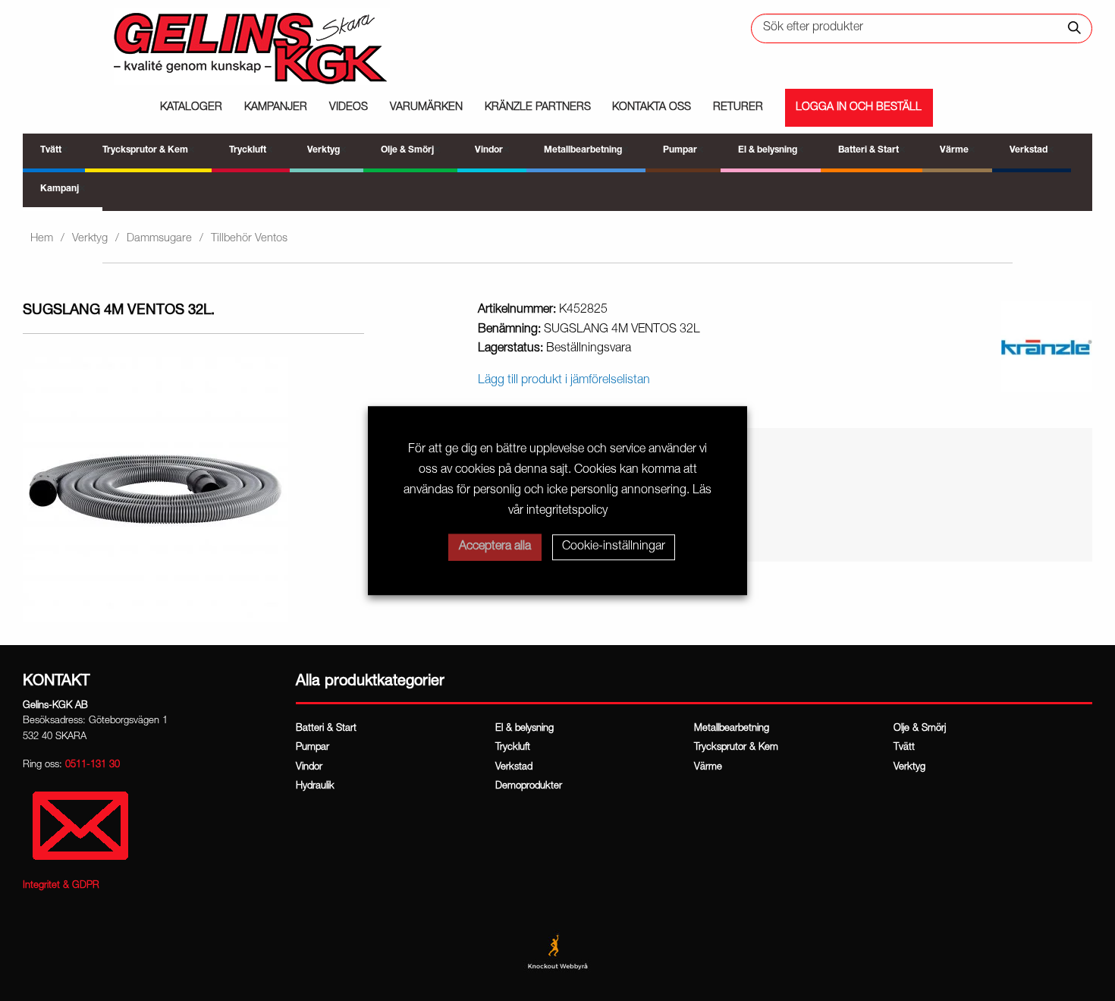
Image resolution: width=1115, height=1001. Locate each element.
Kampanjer (275, 107)
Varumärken (426, 107)
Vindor (309, 768)
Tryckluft (512, 748)
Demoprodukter (528, 787)
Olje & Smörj (920, 729)
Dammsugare (159, 238)
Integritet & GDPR (61, 886)
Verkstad (513, 768)
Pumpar (312, 748)
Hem (41, 238)
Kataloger (191, 107)
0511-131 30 (92, 765)
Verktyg (90, 238)
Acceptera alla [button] (495, 547)
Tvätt (904, 748)
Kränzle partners (538, 107)
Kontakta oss (651, 107)
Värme (708, 768)
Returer (738, 107)
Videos (348, 107)
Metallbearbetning (731, 729)
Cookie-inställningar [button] (613, 547)
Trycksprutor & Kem (736, 748)
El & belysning (524, 729)
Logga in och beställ (859, 107)
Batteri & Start (326, 729)
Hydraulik (315, 787)
